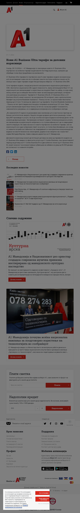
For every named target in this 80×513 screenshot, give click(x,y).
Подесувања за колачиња (44, 499)
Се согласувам (43, 493)
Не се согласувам (43, 503)
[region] (26, 499)
